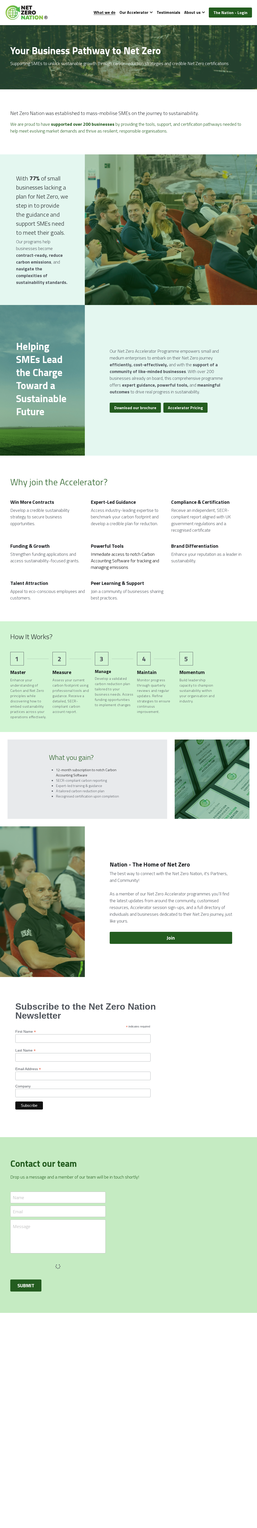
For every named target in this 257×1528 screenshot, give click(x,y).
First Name (25, 1031)
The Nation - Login (230, 13)
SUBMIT (25, 1285)
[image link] (30, 12)
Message (21, 1226)
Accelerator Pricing (185, 408)
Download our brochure (135, 408)
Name (18, 1197)
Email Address (28, 1069)
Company (23, 1086)
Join (171, 938)
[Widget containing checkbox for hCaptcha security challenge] (48, 1265)
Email (18, 1211)
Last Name (25, 1050)
